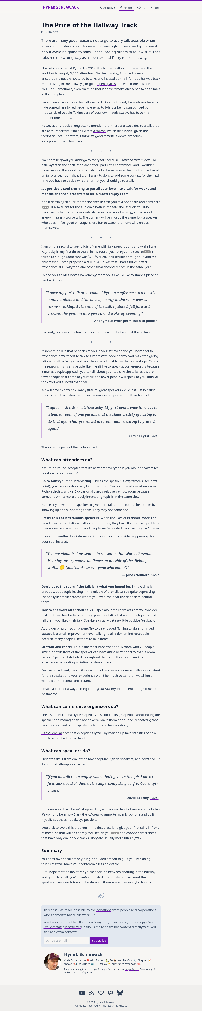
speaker (69, 964)
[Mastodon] (110, 993)
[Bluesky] (120, 993)
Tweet (154, 435)
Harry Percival (51, 733)
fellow (103, 964)
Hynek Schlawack (61, 7)
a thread (99, 131)
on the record (59, 246)
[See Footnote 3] (115, 833)
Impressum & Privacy (114, 1005)
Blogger (142, 960)
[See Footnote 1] (45, 207)
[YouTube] (82, 993)
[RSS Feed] (91, 993)
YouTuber (84, 964)
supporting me (132, 969)
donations (103, 910)
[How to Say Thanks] (101, 993)
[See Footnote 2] (147, 251)
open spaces (106, 83)
